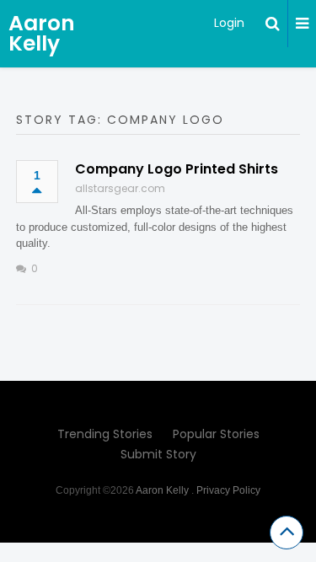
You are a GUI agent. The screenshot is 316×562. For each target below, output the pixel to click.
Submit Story (158, 454)
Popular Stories (216, 434)
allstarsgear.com (120, 188)
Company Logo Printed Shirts (176, 169)
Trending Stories (105, 434)
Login (229, 22)
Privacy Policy (228, 490)
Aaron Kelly (41, 33)
